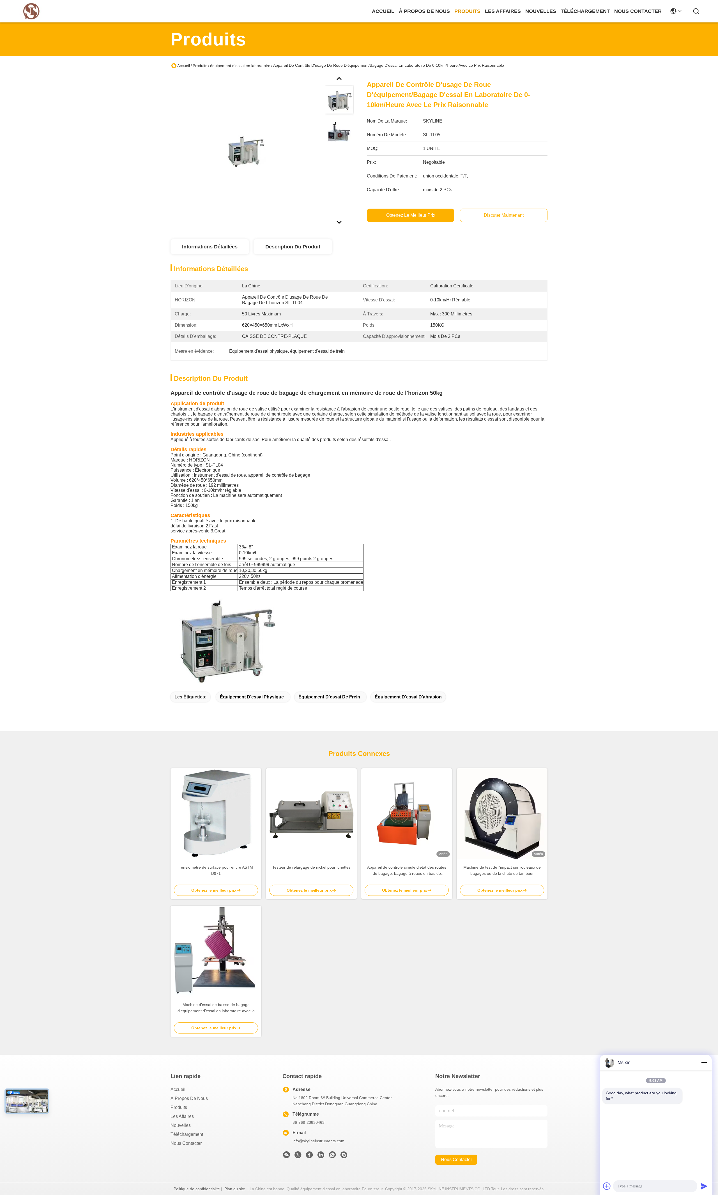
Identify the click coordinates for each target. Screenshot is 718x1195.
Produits (200, 65)
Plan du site (234, 1189)
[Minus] (704, 1062)
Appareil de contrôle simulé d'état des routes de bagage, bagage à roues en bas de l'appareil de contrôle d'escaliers (406, 870)
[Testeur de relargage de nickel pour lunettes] (311, 813)
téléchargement (585, 11)
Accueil (383, 11)
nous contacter (638, 11)
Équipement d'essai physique (252, 697)
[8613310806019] (332, 1156)
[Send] (703, 1186)
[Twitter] (298, 1156)
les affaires (503, 11)
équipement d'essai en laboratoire (240, 65)
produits (467, 11)
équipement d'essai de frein (329, 697)
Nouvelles (181, 1125)
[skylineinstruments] (344, 1156)
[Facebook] (309, 1156)
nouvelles (540, 11)
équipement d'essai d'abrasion (408, 697)
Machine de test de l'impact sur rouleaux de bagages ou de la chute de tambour (502, 870)
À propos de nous (424, 11)
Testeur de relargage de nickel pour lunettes (311, 867)
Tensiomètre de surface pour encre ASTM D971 (216, 870)
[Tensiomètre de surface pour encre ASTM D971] (216, 813)
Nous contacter (186, 1143)
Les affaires (182, 1116)
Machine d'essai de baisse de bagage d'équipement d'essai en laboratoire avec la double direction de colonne (216, 1008)
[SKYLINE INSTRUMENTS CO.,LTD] (31, 11)
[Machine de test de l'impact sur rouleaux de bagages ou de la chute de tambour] (502, 813)
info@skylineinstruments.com (318, 1141)
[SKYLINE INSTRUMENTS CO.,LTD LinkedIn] (321, 1156)
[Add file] (607, 1186)
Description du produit (292, 247)
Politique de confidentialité (197, 1189)
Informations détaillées (210, 247)
